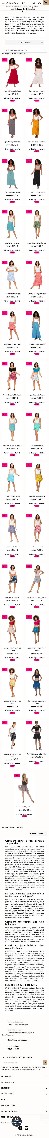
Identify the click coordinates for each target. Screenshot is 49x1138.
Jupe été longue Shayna (12, 192)
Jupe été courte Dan (12, 597)
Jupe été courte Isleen (12, 243)
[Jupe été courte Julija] (36, 528)
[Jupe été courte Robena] (12, 325)
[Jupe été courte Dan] (12, 579)
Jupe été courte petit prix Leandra (36, 649)
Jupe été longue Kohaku (12, 91)
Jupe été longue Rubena (36, 344)
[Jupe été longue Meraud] (36, 123)
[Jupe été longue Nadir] (36, 72)
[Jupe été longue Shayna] (12, 173)
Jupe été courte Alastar (37, 395)
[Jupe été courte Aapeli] (12, 477)
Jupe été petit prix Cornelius (36, 754)
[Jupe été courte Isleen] (12, 224)
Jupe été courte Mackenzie (12, 395)
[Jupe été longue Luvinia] (36, 173)
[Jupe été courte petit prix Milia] (12, 735)
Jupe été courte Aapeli (12, 496)
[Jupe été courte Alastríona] (12, 427)
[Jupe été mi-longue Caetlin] (36, 275)
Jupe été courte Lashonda (37, 243)
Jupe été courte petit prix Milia (12, 755)
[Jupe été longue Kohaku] (12, 72)
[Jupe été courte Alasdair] (12, 528)
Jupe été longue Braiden (12, 142)
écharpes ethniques (13, 930)
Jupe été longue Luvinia (37, 192)
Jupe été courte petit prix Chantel (12, 649)
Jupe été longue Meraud (36, 142)
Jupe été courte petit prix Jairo (12, 702)
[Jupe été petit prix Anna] (24, 788)
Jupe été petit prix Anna (24, 807)
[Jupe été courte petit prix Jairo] (12, 682)
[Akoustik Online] (16, 3)
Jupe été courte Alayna (37, 496)
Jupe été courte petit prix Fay (37, 597)
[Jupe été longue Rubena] (36, 325)
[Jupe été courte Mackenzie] (12, 376)
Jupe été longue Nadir (36, 91)
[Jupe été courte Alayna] (36, 477)
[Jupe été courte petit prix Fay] (36, 579)
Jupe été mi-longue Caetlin (36, 294)
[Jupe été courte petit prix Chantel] (12, 629)
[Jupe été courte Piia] (36, 427)
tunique (19, 878)
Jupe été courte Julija (37, 547)
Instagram (26, 1128)
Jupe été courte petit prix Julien (36, 702)
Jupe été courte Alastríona (12, 445)
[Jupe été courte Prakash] (12, 275)
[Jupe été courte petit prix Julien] (36, 682)
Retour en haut (38, 833)
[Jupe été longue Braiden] (12, 123)
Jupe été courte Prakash (12, 294)
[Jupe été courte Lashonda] (36, 224)
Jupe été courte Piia (37, 445)
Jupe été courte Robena (12, 344)
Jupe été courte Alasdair (12, 547)
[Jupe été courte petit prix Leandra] (36, 629)
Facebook (20, 1128)
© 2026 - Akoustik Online (24, 1135)
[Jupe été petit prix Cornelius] (36, 735)
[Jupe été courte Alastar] (36, 376)
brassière (37, 878)
